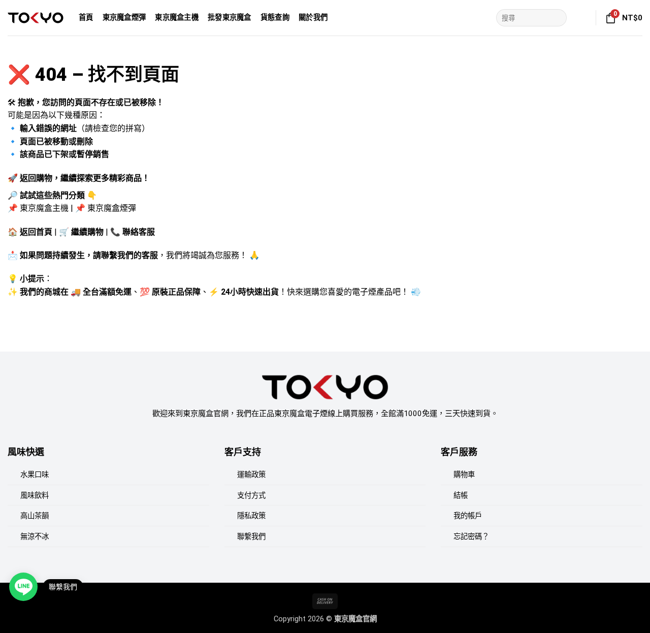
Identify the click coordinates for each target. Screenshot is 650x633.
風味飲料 (34, 495)
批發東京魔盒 (229, 17)
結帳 (460, 495)
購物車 (464, 474)
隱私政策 (251, 516)
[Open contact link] (23, 587)
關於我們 (313, 17)
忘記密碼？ (471, 536)
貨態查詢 (275, 17)
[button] (582, 18)
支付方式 (251, 495)
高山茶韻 (34, 516)
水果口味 (34, 474)
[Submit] (557, 17)
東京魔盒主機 (177, 17)
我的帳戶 (467, 516)
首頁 (86, 17)
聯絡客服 (138, 232)
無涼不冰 (34, 536)
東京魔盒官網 (355, 619)
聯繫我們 (251, 536)
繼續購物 (87, 232)
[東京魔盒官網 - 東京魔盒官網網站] (35, 17)
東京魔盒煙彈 (124, 17)
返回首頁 (36, 232)
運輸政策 (251, 474)
